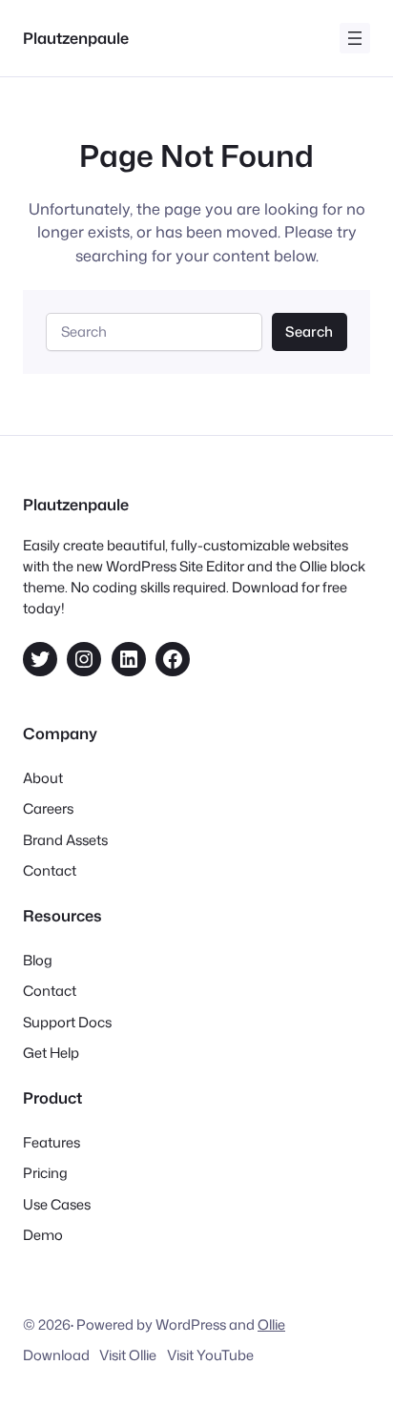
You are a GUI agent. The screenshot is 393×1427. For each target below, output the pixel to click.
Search (309, 331)
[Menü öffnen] (355, 38)
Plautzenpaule (76, 38)
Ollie (271, 1324)
